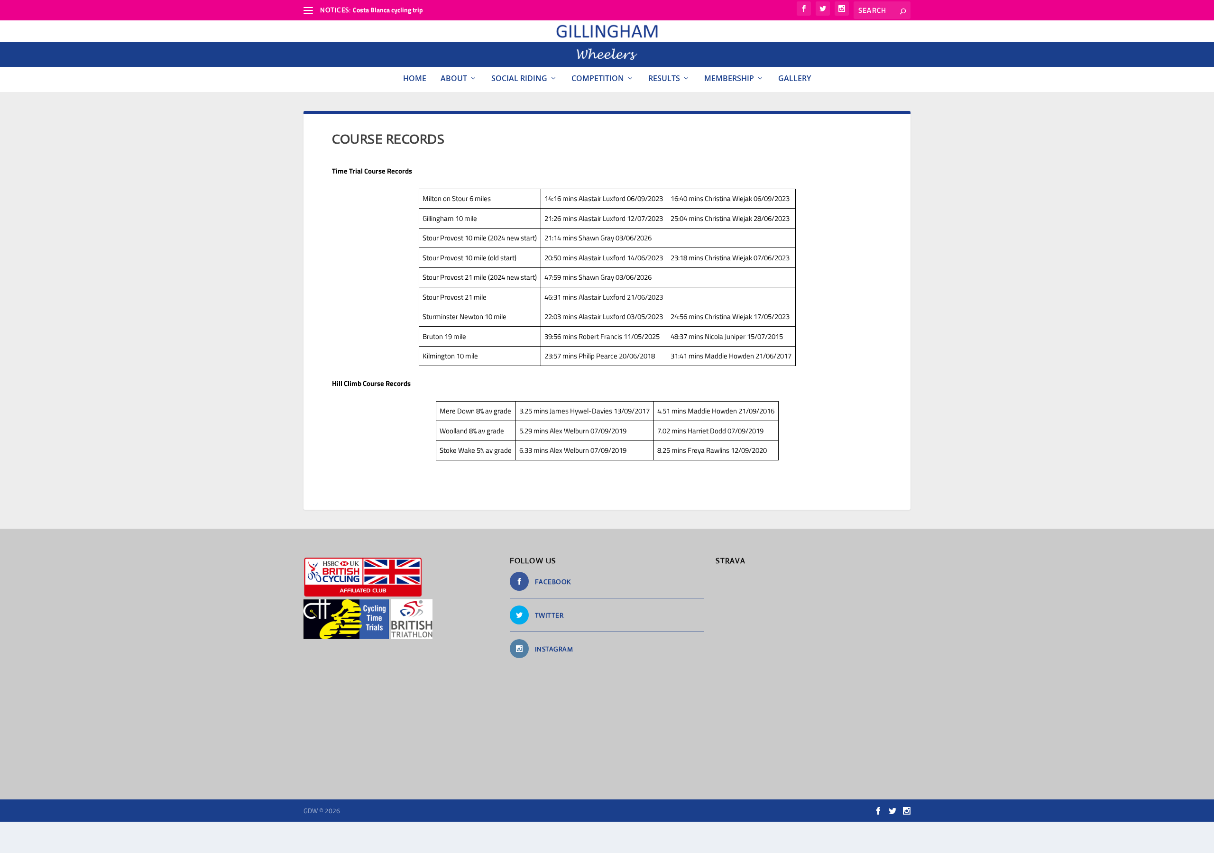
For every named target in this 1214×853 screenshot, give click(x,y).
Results (664, 78)
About (454, 78)
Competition (597, 78)
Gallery (794, 78)
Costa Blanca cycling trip (388, 10)
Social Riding (519, 78)
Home (414, 78)
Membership (729, 78)
